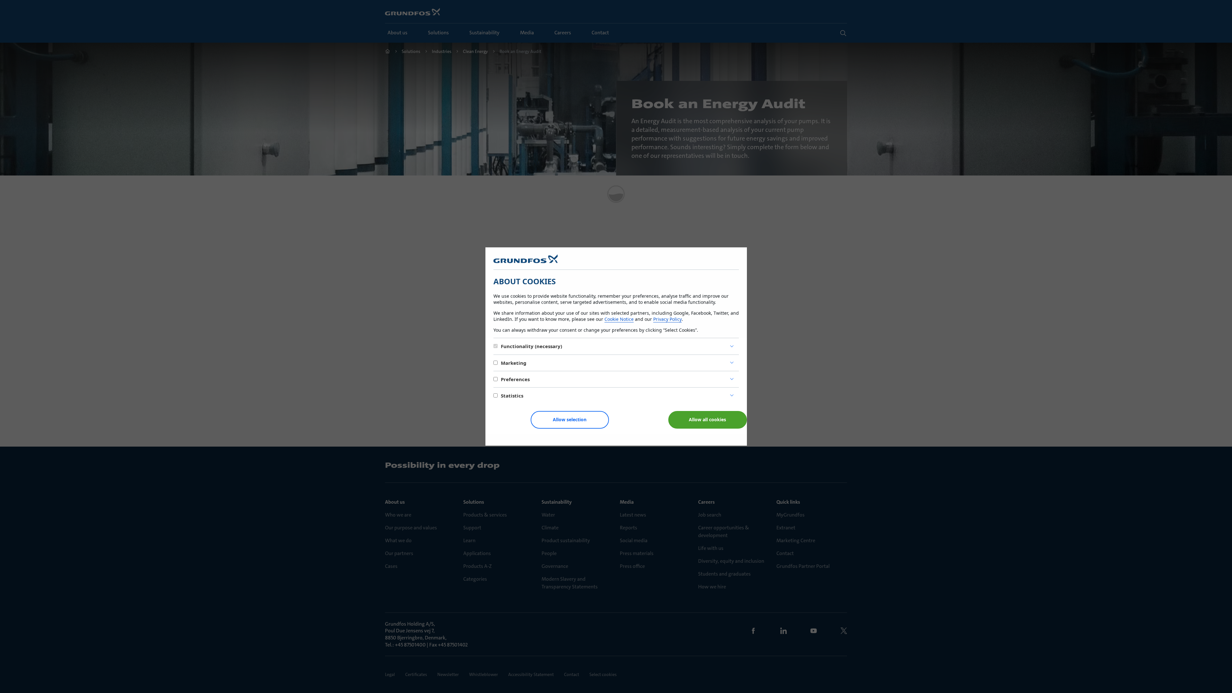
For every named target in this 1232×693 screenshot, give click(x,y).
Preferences (515, 379)
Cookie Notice (619, 319)
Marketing (513, 363)
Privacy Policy (667, 319)
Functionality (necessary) (531, 346)
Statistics (512, 395)
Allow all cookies (707, 419)
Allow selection (569, 419)
